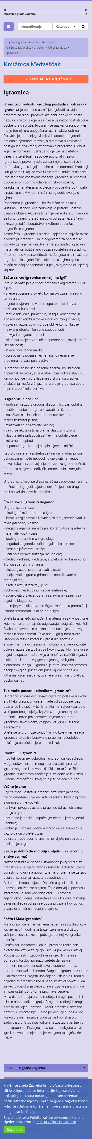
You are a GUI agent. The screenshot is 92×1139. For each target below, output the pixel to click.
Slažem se (14, 1129)
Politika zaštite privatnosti (56, 1122)
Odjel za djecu (57, 47)
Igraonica (12, 53)
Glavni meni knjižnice (47, 79)
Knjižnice (47, 42)
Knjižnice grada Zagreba (22, 42)
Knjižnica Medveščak (19, 47)
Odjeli (40, 47)
